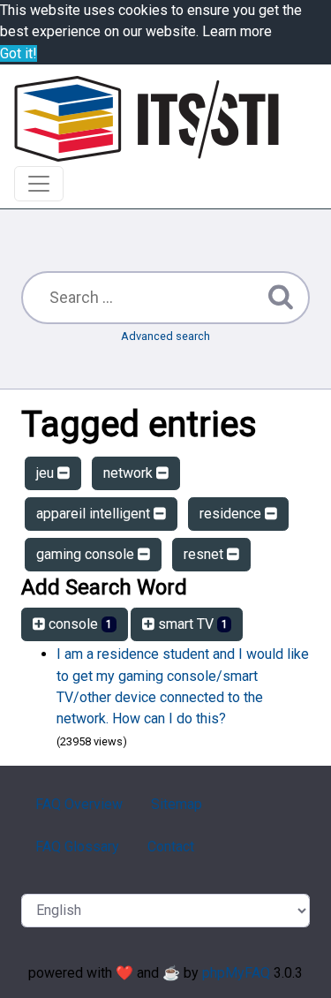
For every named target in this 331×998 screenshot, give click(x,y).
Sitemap (176, 804)
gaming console (87, 554)
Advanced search (165, 336)
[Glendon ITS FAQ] (146, 119)
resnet (205, 554)
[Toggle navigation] (39, 183)
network (129, 473)
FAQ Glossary (77, 846)
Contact (170, 846)
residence (232, 513)
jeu (46, 473)
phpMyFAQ (236, 972)
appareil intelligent (95, 513)
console (78, 624)
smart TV (191, 624)
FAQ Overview (79, 804)
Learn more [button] (237, 31)
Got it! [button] (18, 53)
